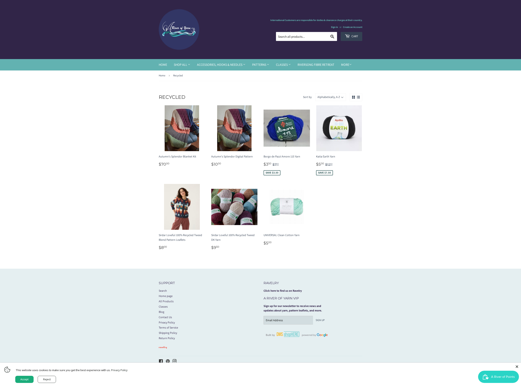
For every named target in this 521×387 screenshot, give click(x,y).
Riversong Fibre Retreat (316, 65)
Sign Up (320, 320)
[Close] (517, 367)
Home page (166, 296)
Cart (354, 36)
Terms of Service (168, 327)
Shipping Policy (168, 333)
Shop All (181, 65)
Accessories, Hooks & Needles (220, 65)
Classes (282, 65)
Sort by (307, 97)
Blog (161, 312)
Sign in (334, 27)
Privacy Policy (167, 322)
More (345, 65)
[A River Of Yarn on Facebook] (161, 362)
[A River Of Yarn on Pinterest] (168, 362)
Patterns (259, 65)
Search (163, 290)
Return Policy (167, 338)
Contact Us (165, 317)
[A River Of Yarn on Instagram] (175, 362)
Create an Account (352, 27)
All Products (166, 301)
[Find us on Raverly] (163, 350)
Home (163, 65)
